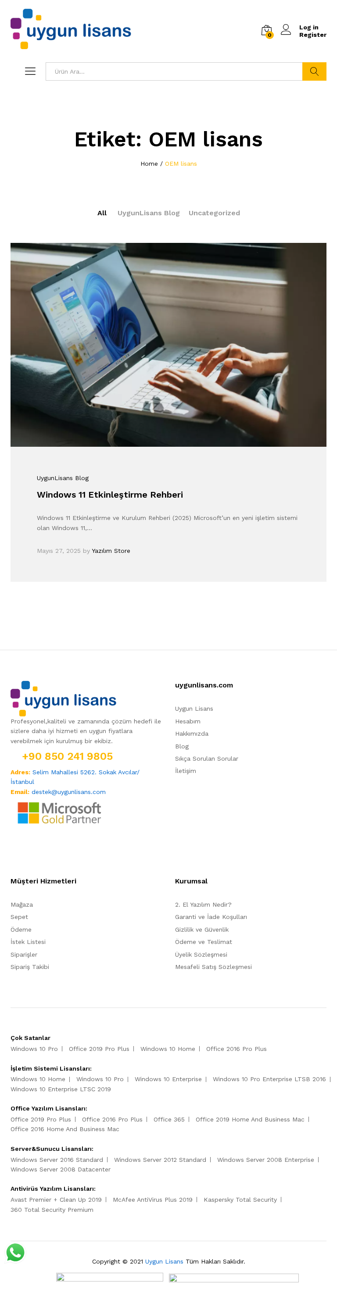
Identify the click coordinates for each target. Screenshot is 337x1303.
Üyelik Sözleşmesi (201, 954)
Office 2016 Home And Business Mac (65, 1128)
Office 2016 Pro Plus (236, 1048)
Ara (314, 71)
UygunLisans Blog (149, 213)
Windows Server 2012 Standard (160, 1159)
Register (312, 34)
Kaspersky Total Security (240, 1199)
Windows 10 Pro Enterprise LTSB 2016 (269, 1078)
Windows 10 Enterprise (168, 1078)
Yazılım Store (111, 550)
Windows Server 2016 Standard (57, 1159)
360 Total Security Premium (52, 1209)
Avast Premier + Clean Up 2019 (56, 1199)
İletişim (185, 770)
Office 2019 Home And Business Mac (250, 1119)
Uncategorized (214, 213)
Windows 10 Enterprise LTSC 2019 (61, 1089)
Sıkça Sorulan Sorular (206, 758)
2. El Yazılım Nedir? (203, 904)
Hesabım (188, 721)
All (102, 213)
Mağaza (22, 904)
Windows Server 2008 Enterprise (265, 1159)
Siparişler (24, 954)
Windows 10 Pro (34, 1048)
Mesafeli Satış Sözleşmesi (213, 966)
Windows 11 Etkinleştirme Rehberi (110, 494)
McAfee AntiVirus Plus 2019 (153, 1199)
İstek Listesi (28, 941)
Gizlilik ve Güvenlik (202, 929)
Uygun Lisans (194, 708)
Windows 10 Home (167, 1048)
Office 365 (169, 1119)
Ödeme (21, 929)
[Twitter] (26, 853)
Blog (182, 746)
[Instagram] (40, 853)
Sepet (19, 916)
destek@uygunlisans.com (69, 791)
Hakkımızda (191, 733)
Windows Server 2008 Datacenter (61, 1169)
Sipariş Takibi (30, 966)
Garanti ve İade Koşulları (211, 916)
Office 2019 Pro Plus (99, 1048)
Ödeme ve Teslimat (203, 941)
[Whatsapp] (54, 853)
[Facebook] (13, 853)
